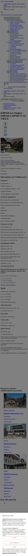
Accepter (14, 537)
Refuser (14, 546)
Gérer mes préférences (14, 542)
